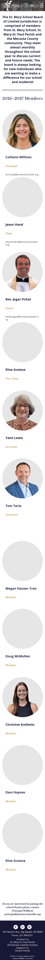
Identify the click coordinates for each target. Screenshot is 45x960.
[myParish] (29, 927)
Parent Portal (22, 950)
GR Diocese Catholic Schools (22, 945)
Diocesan (29, 958)
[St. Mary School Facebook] (16, 927)
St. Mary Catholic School (25, 956)
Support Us (22, 948)
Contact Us (22, 939)
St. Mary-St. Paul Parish (22, 942)
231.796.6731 (26, 935)
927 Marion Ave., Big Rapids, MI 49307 (23, 931)
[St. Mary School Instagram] (22, 927)
